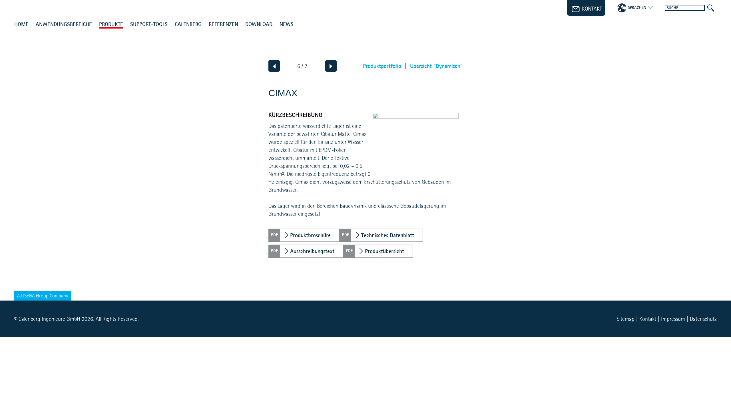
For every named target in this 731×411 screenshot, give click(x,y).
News (287, 24)
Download (258, 24)
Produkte (111, 24)
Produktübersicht (384, 251)
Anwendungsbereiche (64, 24)
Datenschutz (703, 318)
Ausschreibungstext (312, 251)
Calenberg (188, 24)
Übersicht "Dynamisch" (436, 66)
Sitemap (625, 318)
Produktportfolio (382, 66)
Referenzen (223, 24)
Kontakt (647, 318)
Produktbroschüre (310, 235)
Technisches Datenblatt (387, 235)
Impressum (673, 318)
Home (21, 24)
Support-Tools (149, 24)
